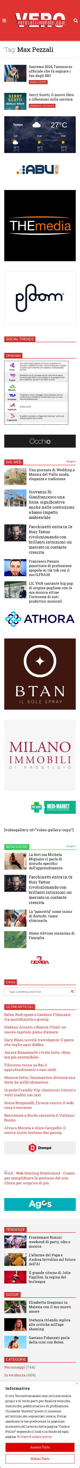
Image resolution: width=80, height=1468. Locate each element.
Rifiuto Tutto (40, 1459)
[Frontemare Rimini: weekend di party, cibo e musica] (15, 1241)
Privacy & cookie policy (34, 1437)
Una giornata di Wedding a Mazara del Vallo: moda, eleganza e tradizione (52, 474)
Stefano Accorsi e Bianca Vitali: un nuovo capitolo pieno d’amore (35, 1029)
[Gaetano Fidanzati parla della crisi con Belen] (15, 1342)
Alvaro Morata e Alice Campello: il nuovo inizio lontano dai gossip (35, 1130)
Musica (34, 82)
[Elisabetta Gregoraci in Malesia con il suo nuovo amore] (15, 1307)
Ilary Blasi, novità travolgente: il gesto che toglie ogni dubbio (39, 1042)
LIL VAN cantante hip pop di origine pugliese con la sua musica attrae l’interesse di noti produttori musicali (51, 592)
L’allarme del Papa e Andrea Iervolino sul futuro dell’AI (52, 1259)
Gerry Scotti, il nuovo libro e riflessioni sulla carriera (51, 96)
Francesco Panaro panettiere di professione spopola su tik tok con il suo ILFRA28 (50, 568)
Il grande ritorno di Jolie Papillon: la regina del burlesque (50, 1277)
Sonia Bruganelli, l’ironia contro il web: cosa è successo (39, 1105)
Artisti (42, 82)
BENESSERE (17, 847)
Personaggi (36, 106)
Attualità (48, 106)
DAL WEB (13, 462)
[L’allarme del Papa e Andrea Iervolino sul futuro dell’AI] (15, 1259)
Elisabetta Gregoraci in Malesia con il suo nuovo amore (50, 1306)
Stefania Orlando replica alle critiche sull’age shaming (49, 1324)
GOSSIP (12, 1294)
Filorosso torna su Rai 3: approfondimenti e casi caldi (30, 1067)
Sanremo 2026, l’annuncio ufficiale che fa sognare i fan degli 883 (50, 71)
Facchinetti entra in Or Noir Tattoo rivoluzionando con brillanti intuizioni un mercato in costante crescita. (51, 539)
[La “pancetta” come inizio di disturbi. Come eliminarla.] (15, 918)
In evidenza (15, 1375)
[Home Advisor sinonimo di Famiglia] (15, 939)
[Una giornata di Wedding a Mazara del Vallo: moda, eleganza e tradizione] (15, 476)
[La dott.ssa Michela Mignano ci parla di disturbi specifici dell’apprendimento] (15, 861)
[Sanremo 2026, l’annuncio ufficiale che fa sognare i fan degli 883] (15, 73)
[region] (40, 1424)
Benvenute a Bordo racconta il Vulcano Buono (39, 1117)
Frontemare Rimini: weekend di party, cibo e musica (49, 1241)
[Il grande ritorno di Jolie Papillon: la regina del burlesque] (15, 1277)
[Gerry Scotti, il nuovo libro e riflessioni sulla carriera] (15, 101)
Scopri (71, 461)
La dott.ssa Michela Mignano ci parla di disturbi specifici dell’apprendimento (46, 861)
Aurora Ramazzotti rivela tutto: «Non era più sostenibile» (37, 1055)
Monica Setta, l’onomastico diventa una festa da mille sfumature (39, 1080)
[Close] (77, 1383)
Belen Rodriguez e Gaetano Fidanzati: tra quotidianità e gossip (37, 1017)
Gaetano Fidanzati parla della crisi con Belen (49, 1339)
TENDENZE (15, 1229)
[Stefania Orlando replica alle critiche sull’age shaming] (15, 1324)
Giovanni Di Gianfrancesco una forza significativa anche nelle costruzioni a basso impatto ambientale (51, 504)
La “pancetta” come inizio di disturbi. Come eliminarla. (50, 916)
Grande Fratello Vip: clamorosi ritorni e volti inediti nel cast (40, 1092)
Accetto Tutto (40, 1447)
